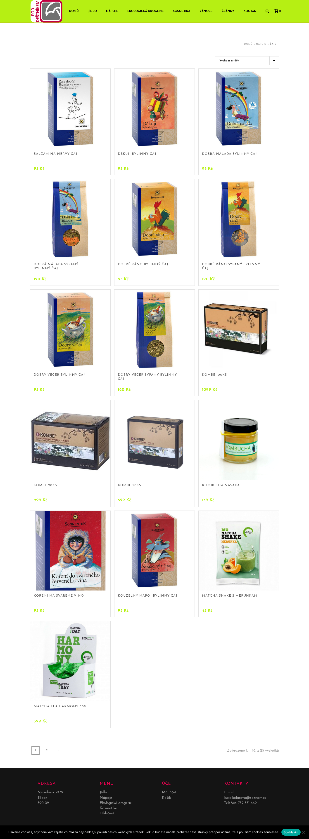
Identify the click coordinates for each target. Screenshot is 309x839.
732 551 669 (247, 803)
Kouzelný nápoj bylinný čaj (147, 596)
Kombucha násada (221, 485)
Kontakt (251, 11)
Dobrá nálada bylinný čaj (229, 154)
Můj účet (169, 792)
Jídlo (92, 11)
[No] (303, 832)
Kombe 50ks (129, 485)
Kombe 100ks (214, 375)
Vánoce (206, 11)
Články (228, 11)
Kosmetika (181, 11)
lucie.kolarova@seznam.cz (245, 798)
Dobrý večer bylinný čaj (59, 375)
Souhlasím (291, 832)
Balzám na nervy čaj (55, 154)
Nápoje (112, 11)
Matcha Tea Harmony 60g (60, 706)
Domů (248, 44)
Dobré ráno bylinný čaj (143, 264)
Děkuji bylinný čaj (137, 154)
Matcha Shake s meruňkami (230, 596)
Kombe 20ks (45, 485)
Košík (166, 798)
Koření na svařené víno (59, 596)
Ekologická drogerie (145, 11)
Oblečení (107, 813)
